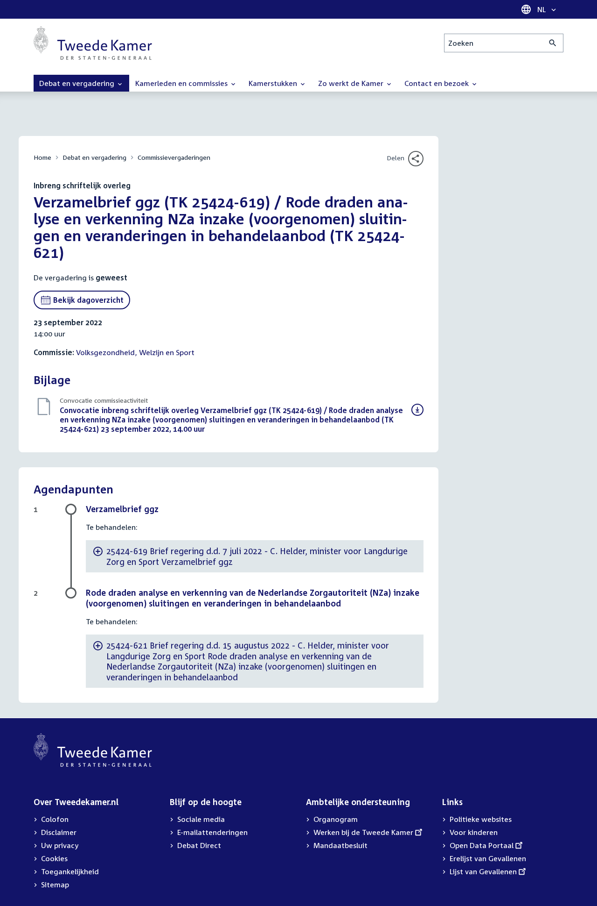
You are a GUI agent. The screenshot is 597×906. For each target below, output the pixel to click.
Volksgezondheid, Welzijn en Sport (135, 352)
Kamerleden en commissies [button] (182, 83)
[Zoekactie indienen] (552, 43)
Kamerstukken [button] (274, 83)
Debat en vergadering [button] (77, 83)
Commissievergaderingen (174, 157)
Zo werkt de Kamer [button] (351, 83)
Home (42, 157)
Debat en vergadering (94, 157)
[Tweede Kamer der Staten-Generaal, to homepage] (93, 43)
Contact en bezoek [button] (437, 83)
